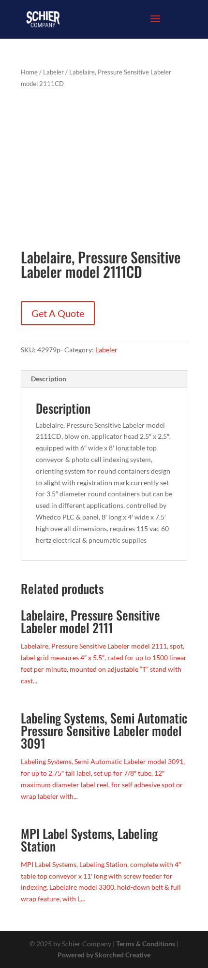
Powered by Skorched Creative (104, 955)
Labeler (53, 72)
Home (29, 72)
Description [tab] (48, 379)
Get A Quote (57, 313)
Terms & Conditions (145, 943)
